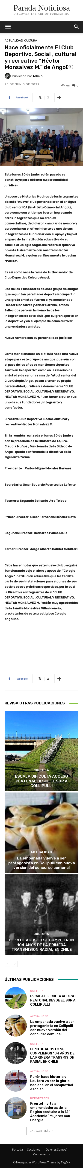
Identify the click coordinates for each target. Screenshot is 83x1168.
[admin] (8, 76)
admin (38, 76)
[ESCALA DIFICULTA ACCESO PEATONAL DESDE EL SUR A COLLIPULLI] (41, 751)
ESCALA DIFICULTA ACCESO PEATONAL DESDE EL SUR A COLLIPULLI (41, 781)
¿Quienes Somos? (55, 1149)
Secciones (33, 1149)
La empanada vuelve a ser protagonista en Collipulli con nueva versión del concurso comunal (41, 863)
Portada (17, 1149)
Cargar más (40, 1130)
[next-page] (15, 964)
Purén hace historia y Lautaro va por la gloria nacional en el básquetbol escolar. (51, 1083)
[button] (76, 27)
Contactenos (41, 1154)
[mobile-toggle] (7, 27)
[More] (59, 97)
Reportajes (39, 1098)
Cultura (30, 40)
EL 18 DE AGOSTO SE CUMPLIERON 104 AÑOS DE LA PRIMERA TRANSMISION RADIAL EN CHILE (41, 945)
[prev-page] (7, 964)
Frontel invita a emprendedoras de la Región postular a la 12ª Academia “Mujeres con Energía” (50, 1111)
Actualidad (14, 40)
